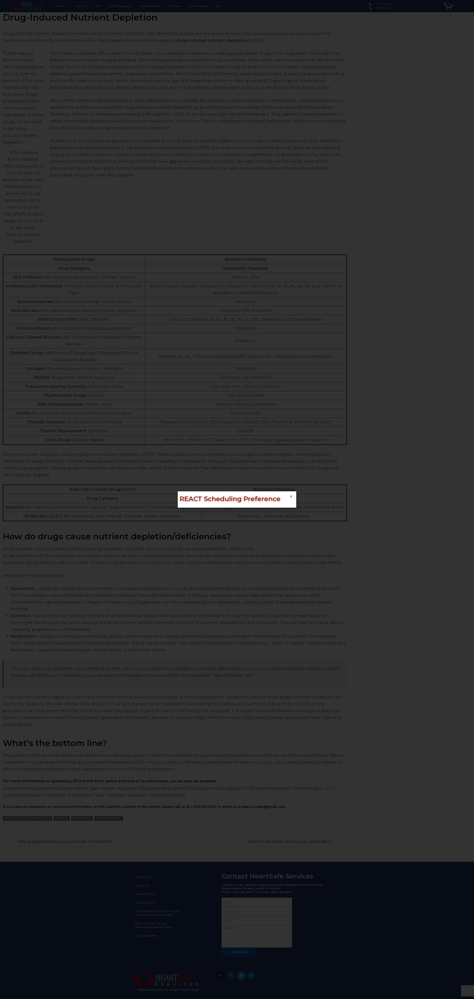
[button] (291, 496)
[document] (237, 499)
